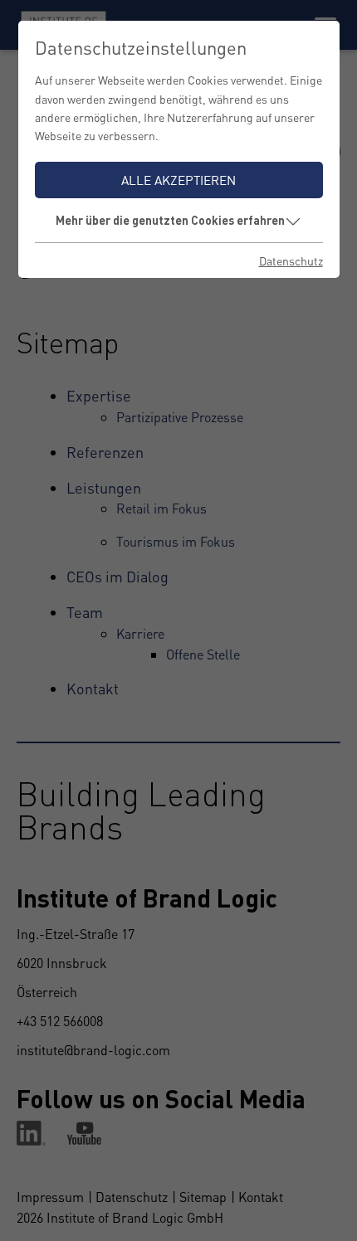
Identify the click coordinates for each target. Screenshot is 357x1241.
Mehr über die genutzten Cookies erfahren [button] (170, 219)
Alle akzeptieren (178, 180)
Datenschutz (291, 260)
